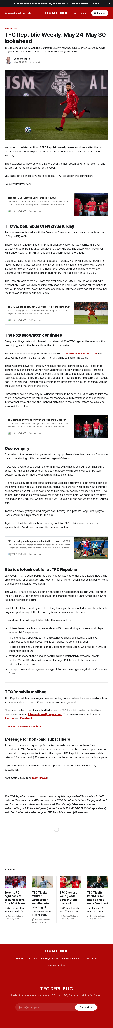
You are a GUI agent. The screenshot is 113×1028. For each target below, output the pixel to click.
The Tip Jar (90, 958)
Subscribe (99, 13)
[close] (109, 3)
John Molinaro (22, 58)
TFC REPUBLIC (56, 13)
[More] (36, 13)
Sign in (84, 13)
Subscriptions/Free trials (18, 13)
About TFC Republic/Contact (42, 958)
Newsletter (11, 28)
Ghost (63, 965)
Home (19, 958)
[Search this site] (75, 13)
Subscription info (71, 958)
